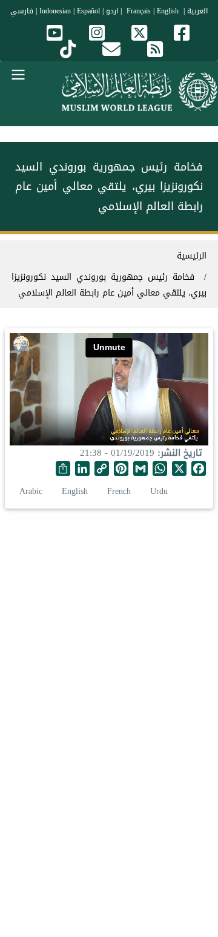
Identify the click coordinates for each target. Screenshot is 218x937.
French (119, 491)
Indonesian (55, 11)
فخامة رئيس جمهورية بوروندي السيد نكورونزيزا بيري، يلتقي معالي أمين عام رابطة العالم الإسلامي (109, 284)
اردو (112, 11)
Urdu (159, 491)
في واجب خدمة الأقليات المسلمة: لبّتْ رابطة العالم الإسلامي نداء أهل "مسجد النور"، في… (109, 679)
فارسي (21, 11)
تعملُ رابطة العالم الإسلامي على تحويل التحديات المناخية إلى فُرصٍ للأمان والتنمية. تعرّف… (109, 848)
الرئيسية (191, 256)
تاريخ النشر (181, 453)
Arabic (30, 491)
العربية (197, 11)
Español (88, 11)
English (75, 491)
